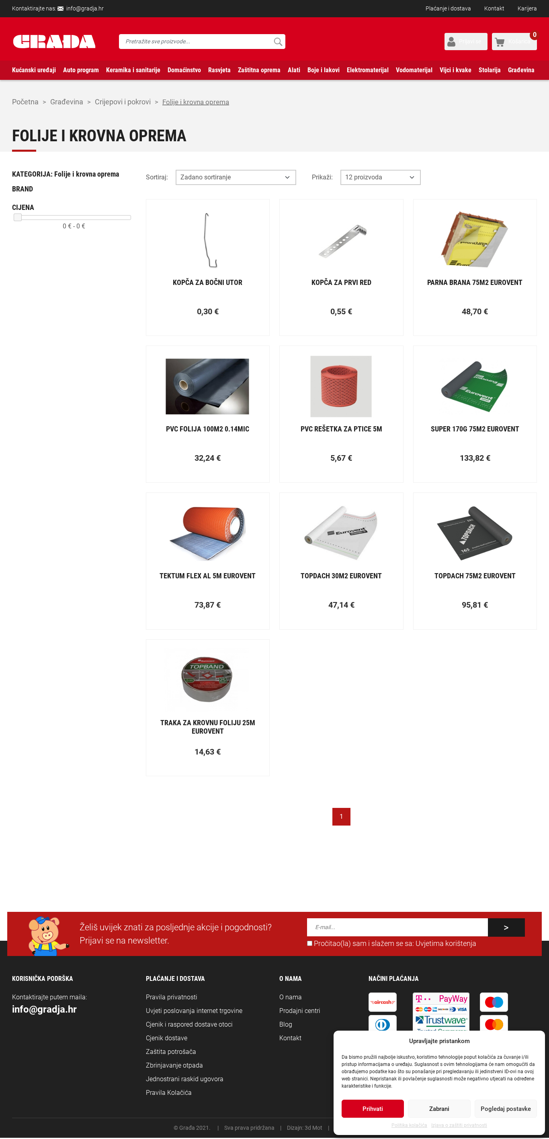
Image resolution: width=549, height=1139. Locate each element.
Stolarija (490, 70)
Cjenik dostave (166, 1038)
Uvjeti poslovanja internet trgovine (194, 1011)
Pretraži (277, 41)
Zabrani (439, 1109)
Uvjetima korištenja (446, 944)
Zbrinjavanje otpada (174, 1065)
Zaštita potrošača (171, 1052)
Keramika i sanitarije (133, 70)
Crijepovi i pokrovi (123, 102)
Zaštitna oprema (259, 70)
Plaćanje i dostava (448, 8)
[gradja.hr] (54, 41)
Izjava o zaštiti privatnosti (459, 1125)
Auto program (81, 70)
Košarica (522, 39)
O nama (290, 997)
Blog (285, 1024)
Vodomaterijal (414, 70)
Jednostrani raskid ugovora (184, 1079)
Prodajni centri (299, 1011)
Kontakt (494, 8)
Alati (294, 70)
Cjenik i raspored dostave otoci (189, 1024)
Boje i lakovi (323, 70)
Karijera (527, 8)
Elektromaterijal (368, 70)
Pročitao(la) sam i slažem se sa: (394, 944)
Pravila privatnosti (171, 997)
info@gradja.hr (85, 8)
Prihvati (373, 1109)
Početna (25, 102)
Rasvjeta (219, 70)
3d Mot (313, 1128)
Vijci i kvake (455, 70)
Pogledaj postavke (506, 1109)
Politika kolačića (409, 1125)
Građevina (521, 70)
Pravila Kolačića (169, 1092)
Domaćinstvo (184, 70)
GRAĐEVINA (66, 102)
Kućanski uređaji (34, 70)
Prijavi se (470, 41)
